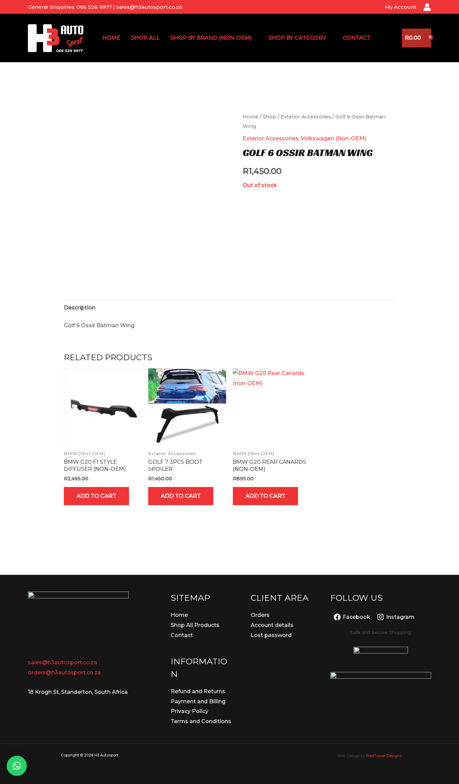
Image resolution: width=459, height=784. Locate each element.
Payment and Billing (198, 701)
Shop (269, 117)
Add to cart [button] (96, 496)
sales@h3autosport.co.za (62, 662)
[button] (17, 766)
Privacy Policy (189, 711)
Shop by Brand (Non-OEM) (211, 38)
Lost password (271, 635)
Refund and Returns (198, 691)
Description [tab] (79, 307)
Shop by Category (297, 38)
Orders (260, 615)
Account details (272, 625)
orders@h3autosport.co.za (64, 672)
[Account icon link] (427, 7)
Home (111, 38)
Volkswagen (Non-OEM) (333, 138)
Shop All (145, 38)
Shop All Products (195, 625)
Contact (357, 38)
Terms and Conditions (201, 721)
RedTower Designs (384, 756)
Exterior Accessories (306, 117)
